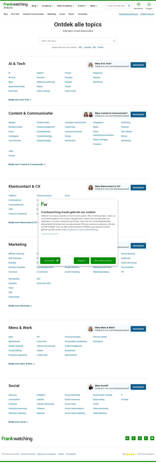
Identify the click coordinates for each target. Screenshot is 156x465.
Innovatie (40, 77)
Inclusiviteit (42, 341)
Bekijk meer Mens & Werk (21, 364)
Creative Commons (28, 454)
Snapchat (40, 413)
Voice (67, 195)
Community (82, 14)
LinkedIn (88, 47)
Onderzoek (126, 258)
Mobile (40, 86)
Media (95, 127)
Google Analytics (72, 267)
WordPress (98, 82)
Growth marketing (72, 272)
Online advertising (128, 263)
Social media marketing (75, 413)
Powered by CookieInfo (49, 234)
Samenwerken (71, 355)
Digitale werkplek (16, 346)
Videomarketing (100, 413)
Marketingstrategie (101, 272)
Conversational (15, 200)
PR (122, 272)
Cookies (61, 454)
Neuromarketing (128, 254)
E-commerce (42, 272)
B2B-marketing (15, 258)
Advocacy (13, 395)
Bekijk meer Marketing (19, 306)
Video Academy (64, 6)
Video (11, 151)
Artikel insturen (147, 14)
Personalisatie (127, 267)
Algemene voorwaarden (46, 454)
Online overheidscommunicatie (103, 133)
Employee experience (18, 355)
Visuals (12, 155)
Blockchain (13, 91)
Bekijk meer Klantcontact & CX (23, 222)
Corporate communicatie (75, 122)
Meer (92, 6)
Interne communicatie (46, 346)
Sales (11, 288)
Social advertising (72, 395)
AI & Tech (15, 14)
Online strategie (43, 91)
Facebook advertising (18, 408)
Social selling (98, 399)
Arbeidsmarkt (14, 341)
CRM (11, 209)
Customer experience (18, 214)
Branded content (15, 127)
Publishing (125, 122)
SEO (95, 47)
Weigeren (82, 260)
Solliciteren (98, 341)
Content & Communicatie (33, 14)
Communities (14, 399)
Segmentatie (14, 297)
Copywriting (70, 127)
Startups (68, 82)
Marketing (51, 14)
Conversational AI (16, 205)
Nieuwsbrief (138, 9)
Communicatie (15, 140)
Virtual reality (70, 91)
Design (68, 136)
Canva (11, 131)
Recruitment (70, 350)
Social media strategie (102, 395)
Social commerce (72, 399)
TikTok (96, 404)
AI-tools (12, 77)
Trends (100, 47)
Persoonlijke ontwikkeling (76, 341)
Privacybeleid (71, 454)
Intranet (40, 350)
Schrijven (125, 127)
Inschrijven (138, 65)
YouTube (124, 399)
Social (62, 14)
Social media (70, 404)
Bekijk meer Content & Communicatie (26, 164)
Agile (11, 337)
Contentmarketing (44, 136)
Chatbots (12, 195)
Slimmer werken (100, 337)
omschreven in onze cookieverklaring (82, 229)
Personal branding (72, 337)
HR (38, 337)
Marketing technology (46, 82)
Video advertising (100, 408)
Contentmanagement (45, 127)
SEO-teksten (126, 131)
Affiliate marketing (16, 254)
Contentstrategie (44, 140)
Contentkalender (44, 131)
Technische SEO (43, 283)
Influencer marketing (17, 413)
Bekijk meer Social (17, 422)
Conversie (13, 272)
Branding (12, 263)
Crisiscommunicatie (73, 131)
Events (81, 6)
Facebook (13, 404)
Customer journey (44, 195)
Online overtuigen (100, 139)
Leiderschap (42, 355)
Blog (34, 6)
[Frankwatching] (16, 4)
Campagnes (14, 136)
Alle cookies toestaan (103, 260)
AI (9, 73)
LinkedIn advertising (45, 404)
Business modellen (17, 267)
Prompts (68, 77)
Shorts (71, 14)
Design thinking (15, 350)
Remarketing (14, 279)
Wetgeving (97, 73)
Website (96, 77)
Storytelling (126, 140)
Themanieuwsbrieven (128, 14)
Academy (46, 6)
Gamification (70, 140)
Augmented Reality (17, 86)
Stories (124, 136)
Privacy (68, 73)
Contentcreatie (43, 122)
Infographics (98, 122)
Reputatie (13, 283)
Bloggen (12, 122)
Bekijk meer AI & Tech (19, 100)
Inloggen (149, 9)
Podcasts (97, 144)
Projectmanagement (73, 346)
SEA (10, 292)
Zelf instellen (49, 260)
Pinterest (41, 408)
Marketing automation (102, 267)
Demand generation (45, 267)
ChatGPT (40, 73)
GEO (81, 47)
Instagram (41, 395)
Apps (11, 82)
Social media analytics (74, 408)
